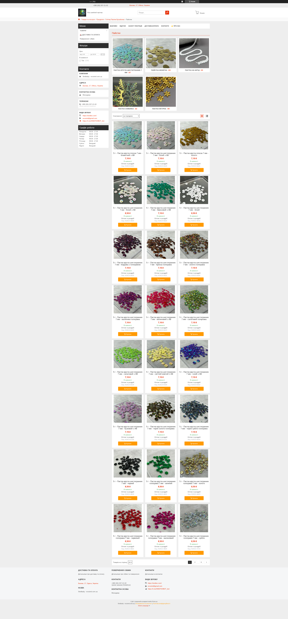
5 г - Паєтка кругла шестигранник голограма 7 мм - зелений (160, 482)
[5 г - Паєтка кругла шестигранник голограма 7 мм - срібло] (194, 518)
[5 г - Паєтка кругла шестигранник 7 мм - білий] (194, 190)
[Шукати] (167, 13)
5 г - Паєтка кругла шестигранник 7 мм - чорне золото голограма (160, 428)
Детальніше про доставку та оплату (91, 574)
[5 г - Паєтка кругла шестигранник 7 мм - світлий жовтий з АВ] (161, 354)
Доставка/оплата (152, 26)
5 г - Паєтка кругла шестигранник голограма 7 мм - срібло (194, 537)
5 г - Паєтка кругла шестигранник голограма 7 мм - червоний (127, 537)
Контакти (165, 26)
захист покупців (135, 26)
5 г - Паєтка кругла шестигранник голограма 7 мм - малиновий (160, 537)
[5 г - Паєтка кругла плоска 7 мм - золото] (194, 135)
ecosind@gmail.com (90, 118)
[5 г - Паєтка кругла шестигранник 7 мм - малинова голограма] (127, 299)
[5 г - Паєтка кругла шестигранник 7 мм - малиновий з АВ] (161, 299)
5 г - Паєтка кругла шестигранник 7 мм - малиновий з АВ (160, 318)
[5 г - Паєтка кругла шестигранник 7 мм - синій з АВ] (194, 354)
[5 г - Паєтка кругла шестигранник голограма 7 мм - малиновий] (161, 518)
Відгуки (123, 26)
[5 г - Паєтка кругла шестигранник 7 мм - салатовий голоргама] (194, 299)
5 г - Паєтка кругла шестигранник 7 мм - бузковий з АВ (127, 428)
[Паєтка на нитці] (194, 53)
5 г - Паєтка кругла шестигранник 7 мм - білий (194, 209)
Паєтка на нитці (192, 70)
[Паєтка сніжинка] (127, 92)
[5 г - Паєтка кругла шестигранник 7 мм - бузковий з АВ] (127, 409)
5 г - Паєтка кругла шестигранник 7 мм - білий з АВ (160, 154)
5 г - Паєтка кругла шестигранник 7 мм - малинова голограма (127, 318)
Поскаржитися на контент (143, 603)
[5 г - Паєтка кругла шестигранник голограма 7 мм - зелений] (161, 463)
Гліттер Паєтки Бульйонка (114, 19)
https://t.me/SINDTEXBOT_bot (93, 121)
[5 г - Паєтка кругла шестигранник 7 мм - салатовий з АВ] (127, 354)
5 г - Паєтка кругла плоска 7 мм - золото (194, 154)
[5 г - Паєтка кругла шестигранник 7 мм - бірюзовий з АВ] (161, 190)
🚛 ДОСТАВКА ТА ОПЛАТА (90, 35)
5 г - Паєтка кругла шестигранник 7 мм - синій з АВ (194, 373)
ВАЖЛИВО (113, 26)
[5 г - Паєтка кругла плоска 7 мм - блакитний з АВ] (127, 135)
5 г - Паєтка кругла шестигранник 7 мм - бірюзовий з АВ (160, 209)
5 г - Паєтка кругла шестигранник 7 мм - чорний (127, 482)
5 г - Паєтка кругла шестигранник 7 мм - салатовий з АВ (127, 373)
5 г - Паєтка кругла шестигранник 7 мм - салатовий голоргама (194, 318)
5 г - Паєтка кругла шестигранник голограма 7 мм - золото (194, 482)
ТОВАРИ (83, 30)
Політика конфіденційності (161, 603)
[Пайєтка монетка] (161, 53)
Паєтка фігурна (159, 109)
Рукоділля (100, 19)
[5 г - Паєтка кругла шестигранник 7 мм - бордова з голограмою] (127, 245)
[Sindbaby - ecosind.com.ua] (82, 12)
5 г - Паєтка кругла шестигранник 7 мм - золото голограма (194, 264)
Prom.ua (154, 601)
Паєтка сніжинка (126, 109)
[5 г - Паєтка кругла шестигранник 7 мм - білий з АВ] (161, 135)
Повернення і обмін (87, 39)
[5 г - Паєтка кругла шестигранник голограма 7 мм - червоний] (127, 518)
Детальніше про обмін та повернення (125, 574)
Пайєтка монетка (159, 70)
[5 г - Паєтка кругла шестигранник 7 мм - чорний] (127, 463)
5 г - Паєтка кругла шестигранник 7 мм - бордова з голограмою (127, 264)
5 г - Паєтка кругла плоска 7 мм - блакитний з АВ (127, 154)
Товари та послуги (88, 19)
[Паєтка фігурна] (161, 92)
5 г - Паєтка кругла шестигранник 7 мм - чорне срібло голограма (194, 428)
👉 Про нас (175, 26)
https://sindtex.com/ (90, 116)
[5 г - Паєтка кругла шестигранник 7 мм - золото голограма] (194, 245)
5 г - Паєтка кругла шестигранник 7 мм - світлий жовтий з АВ (160, 373)
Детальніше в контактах (153, 574)
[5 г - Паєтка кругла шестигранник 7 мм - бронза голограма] (161, 245)
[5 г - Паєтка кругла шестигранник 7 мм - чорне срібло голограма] (194, 409)
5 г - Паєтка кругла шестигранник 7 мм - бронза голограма (160, 264)
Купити (128, 170)
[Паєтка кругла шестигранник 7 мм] (127, 53)
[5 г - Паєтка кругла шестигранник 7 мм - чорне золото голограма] (161, 409)
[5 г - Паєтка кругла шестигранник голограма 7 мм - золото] (194, 463)
